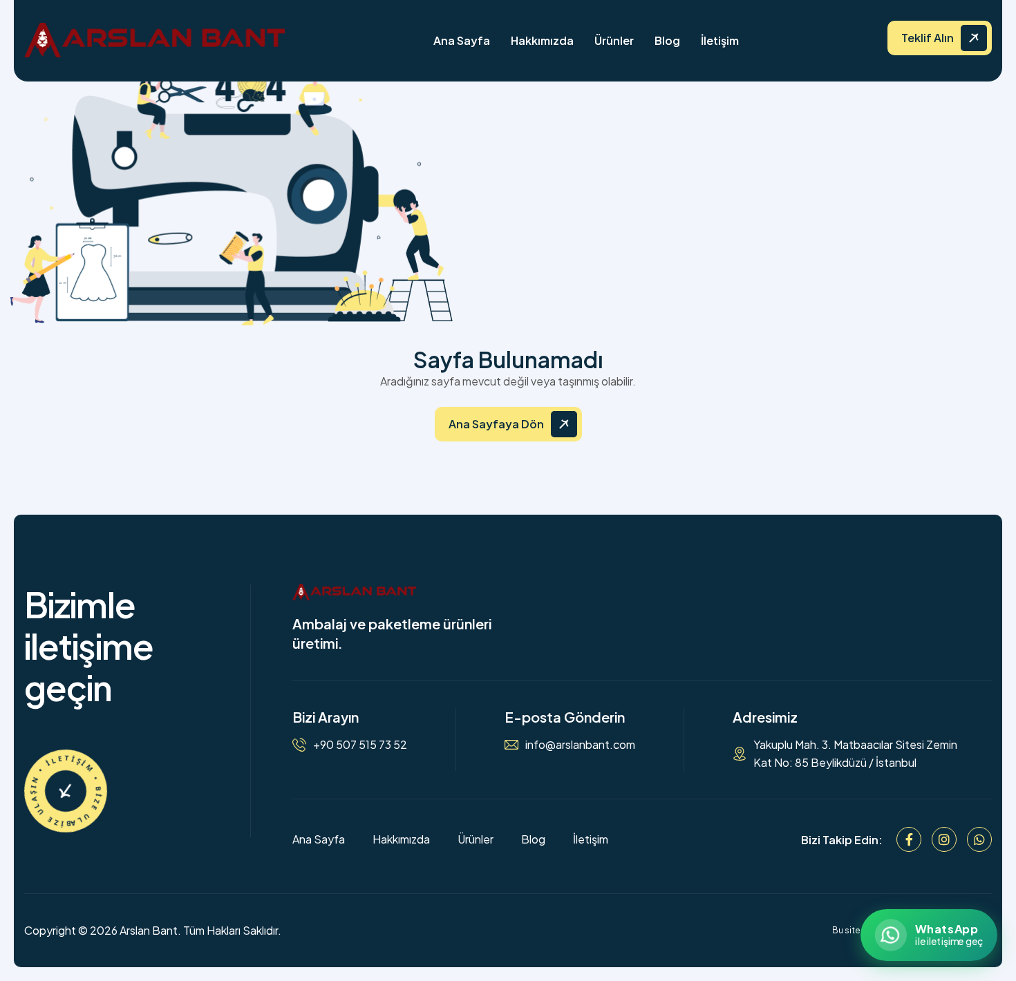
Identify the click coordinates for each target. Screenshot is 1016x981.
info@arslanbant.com (580, 744)
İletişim (720, 40)
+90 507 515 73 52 (360, 744)
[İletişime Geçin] (65, 791)
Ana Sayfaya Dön (496, 424)
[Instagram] (944, 839)
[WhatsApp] (979, 839)
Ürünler (614, 40)
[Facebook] (908, 839)
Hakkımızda (542, 40)
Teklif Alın (927, 37)
